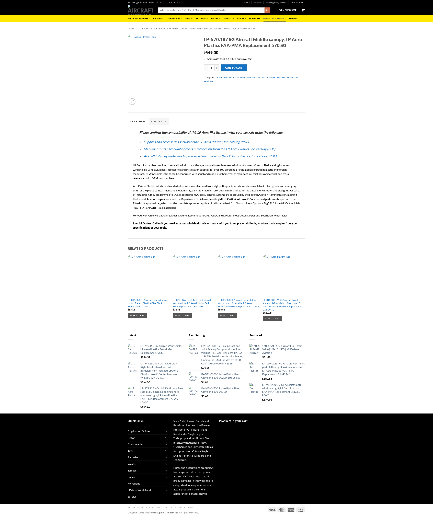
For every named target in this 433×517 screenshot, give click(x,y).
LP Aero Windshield (273, 18)
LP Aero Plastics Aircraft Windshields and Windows (169, 28)
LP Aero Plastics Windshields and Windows (230, 28)
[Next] (304, 291)
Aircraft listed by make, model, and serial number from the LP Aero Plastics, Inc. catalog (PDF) (210, 156)
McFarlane (254, 18)
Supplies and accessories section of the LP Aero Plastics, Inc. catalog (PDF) (196, 142)
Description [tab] (137, 121)
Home (131, 28)
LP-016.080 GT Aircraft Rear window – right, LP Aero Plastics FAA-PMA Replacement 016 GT (148, 303)
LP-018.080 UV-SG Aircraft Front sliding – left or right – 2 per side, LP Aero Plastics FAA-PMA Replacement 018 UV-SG (282, 304)
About (247, 2)
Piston (156, 18)
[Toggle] (166, 431)
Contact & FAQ (298, 2)
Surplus (293, 18)
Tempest (227, 18)
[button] (287, 10)
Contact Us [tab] (158, 121)
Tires (187, 18)
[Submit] (267, 10)
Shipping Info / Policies (276, 2)
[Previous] (127, 291)
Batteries (201, 18)
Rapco (240, 18)
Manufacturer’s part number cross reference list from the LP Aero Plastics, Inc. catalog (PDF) (209, 149)
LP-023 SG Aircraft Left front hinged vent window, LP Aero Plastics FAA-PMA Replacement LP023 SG (192, 303)
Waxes (214, 18)
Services (258, 2)
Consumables (173, 18)
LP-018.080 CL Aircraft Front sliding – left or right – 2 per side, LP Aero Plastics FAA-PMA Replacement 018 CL (238, 303)
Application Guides (138, 18)
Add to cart (234, 67)
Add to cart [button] (137, 315)
